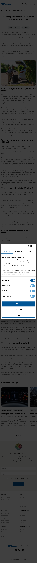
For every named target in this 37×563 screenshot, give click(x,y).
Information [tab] (18, 251)
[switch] (32, 285)
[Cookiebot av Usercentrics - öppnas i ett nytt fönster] (27, 246)
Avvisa (18, 315)
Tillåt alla (18, 304)
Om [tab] (30, 251)
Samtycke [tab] (7, 251)
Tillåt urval (18, 309)
